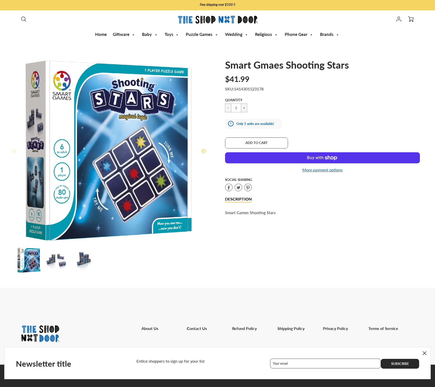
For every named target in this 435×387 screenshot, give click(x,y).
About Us (149, 328)
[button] (256, 143)
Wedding (234, 34)
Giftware (121, 34)
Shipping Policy (291, 328)
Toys (169, 34)
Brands (327, 34)
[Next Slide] (203, 151)
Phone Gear (296, 34)
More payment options (322, 169)
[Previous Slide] (13, 151)
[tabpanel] (29, 260)
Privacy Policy (335, 328)
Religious (264, 34)
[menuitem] (101, 34)
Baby (147, 34)
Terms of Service (383, 328)
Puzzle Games (199, 34)
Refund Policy (244, 328)
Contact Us (197, 328)
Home (101, 34)
